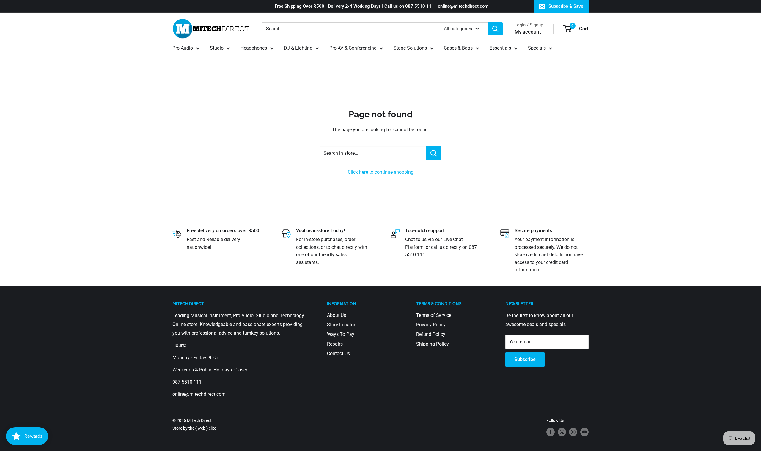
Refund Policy (430, 334)
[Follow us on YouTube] (584, 432)
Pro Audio (182, 48)
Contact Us (338, 353)
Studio (217, 48)
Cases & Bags (458, 48)
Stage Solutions (410, 48)
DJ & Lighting (298, 48)
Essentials (500, 48)
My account (528, 32)
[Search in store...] (433, 153)
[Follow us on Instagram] (573, 432)
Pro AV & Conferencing (353, 48)
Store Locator (341, 324)
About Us (336, 315)
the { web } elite (202, 428)
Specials (537, 48)
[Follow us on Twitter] (562, 432)
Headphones (253, 48)
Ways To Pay (340, 334)
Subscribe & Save (565, 6)
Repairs (335, 344)
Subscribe (525, 359)
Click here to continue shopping (380, 172)
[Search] (495, 28)
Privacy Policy (431, 324)
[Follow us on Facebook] (550, 432)
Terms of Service (433, 315)
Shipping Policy (432, 344)
